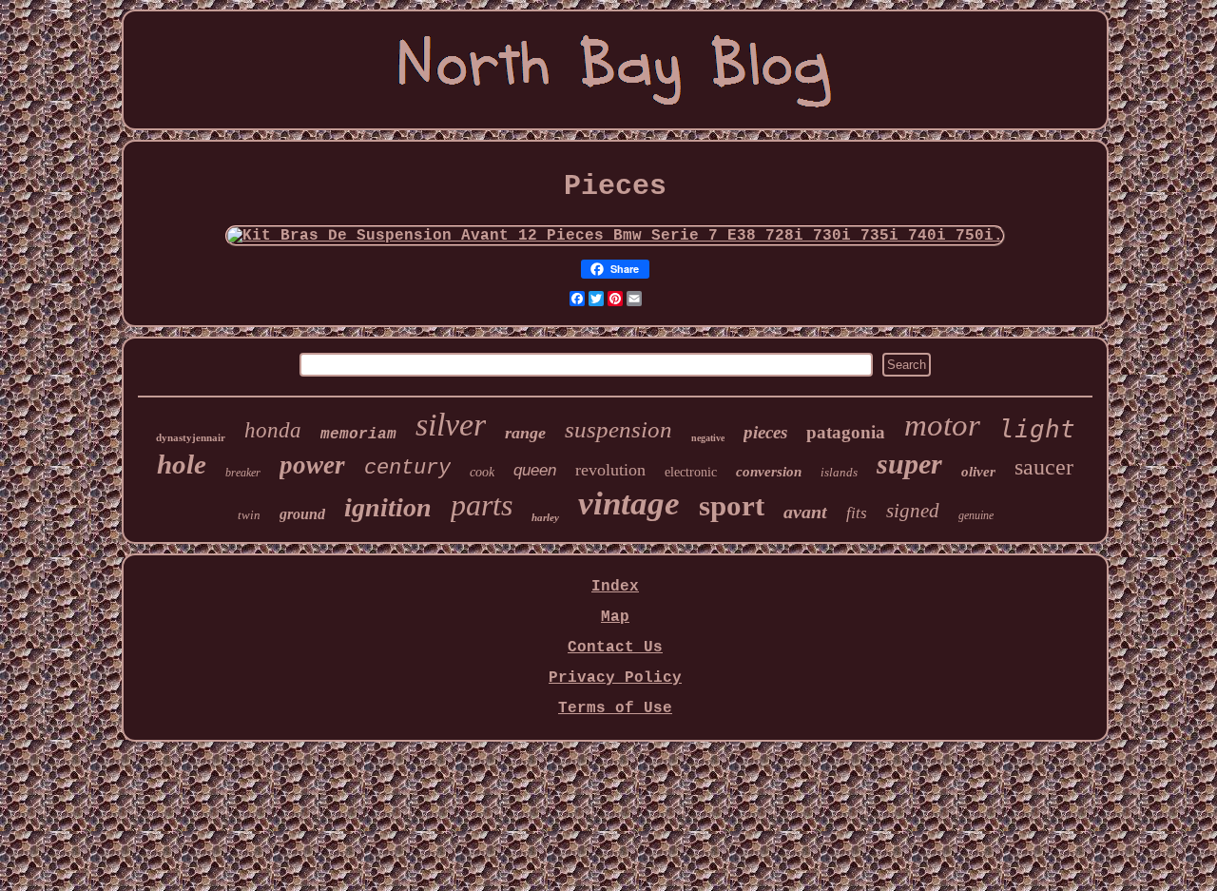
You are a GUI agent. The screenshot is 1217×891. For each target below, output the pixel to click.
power (312, 465)
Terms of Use (615, 708)
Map (615, 617)
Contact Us (615, 647)
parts (481, 505)
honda (272, 430)
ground (302, 514)
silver (450, 424)
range (525, 432)
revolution (610, 469)
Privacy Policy (615, 678)
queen (534, 470)
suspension (618, 429)
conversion (769, 471)
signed (912, 510)
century (407, 468)
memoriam (358, 434)
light (1037, 429)
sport (731, 505)
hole (181, 464)
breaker (243, 472)
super (909, 463)
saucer (1043, 467)
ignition (388, 507)
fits (856, 513)
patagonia (845, 432)
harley (545, 517)
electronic (691, 472)
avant (805, 511)
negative (707, 438)
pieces (765, 432)
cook (482, 472)
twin (249, 515)
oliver (978, 471)
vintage (629, 503)
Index (615, 586)
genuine (976, 515)
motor (942, 425)
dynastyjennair (190, 437)
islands (839, 472)
